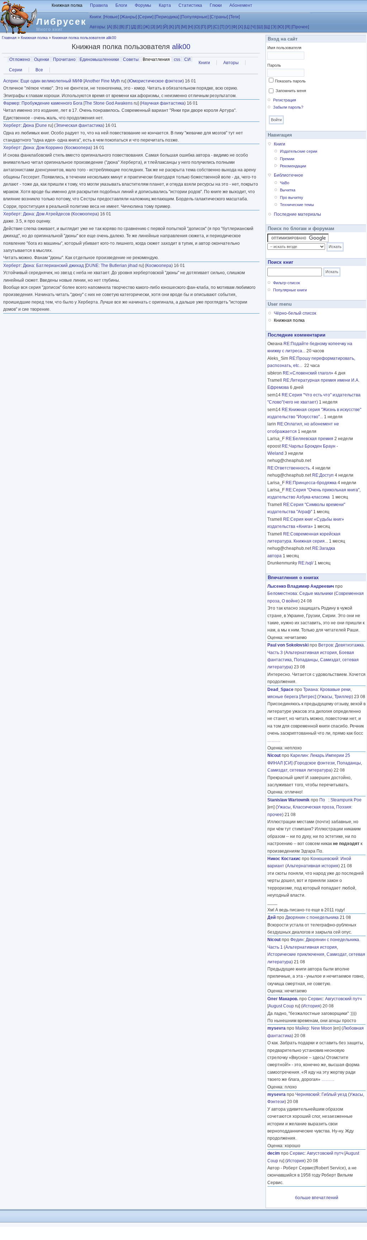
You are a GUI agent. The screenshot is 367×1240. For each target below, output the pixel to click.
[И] (159, 26)
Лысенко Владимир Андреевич (300, 586)
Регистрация (284, 100)
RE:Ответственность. (289, 468)
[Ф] (234, 26)
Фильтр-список (286, 283)
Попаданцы (306, 659)
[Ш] (260, 26)
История (311, 1005)
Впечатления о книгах (293, 577)
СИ (187, 59)
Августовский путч (343, 998)
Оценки (41, 59)
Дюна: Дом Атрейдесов (46, 213)
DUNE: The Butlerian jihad (112, 265)
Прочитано (64, 59)
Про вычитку (291, 197)
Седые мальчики (316, 593)
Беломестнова (282, 593)
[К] (171, 26)
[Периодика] (166, 16)
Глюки (216, 5)
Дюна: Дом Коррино (43, 147)
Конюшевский (324, 858)
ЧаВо (284, 183)
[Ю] (280, 26)
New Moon (321, 1028)
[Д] (133, 26)
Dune (41, 125)
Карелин (299, 755)
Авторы (231, 62)
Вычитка (287, 190)
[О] (197, 26)
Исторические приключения (295, 954)
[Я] (287, 26)
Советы (131, 59)
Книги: (96, 16)
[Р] (209, 26)
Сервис (315, 998)
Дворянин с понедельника (312, 917)
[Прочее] (300, 26)
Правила (99, 5)
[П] (203, 26)
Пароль (274, 65)
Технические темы (297, 204)
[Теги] (234, 16)
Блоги (121, 5)
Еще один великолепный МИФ (51, 81)
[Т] (222, 26)
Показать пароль (290, 81)
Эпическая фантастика (79, 125)
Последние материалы (297, 214)
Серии (15, 69)
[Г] (127, 26)
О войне (290, 601)
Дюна (28, 125)
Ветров (325, 645)
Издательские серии (298, 151)
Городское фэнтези (315, 763)
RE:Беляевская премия (309, 438)
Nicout (274, 755)
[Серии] (145, 16)
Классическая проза (313, 807)
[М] (184, 26)
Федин (297, 939)
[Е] (139, 26)
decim (273, 1153)
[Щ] (267, 26)
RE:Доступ (323, 475)
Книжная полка (67, 5)
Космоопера (78, 147)
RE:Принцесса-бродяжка (311, 482)
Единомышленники (99, 59)
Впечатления (157, 59)
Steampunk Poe (346, 799)
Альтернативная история (311, 652)
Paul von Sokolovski (288, 645)
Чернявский (307, 1094)
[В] (121, 26)
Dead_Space (280, 689)
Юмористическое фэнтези (155, 81)
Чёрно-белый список (295, 313)
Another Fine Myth (102, 81)
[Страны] (219, 16)
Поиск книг (280, 262)
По (323, 799)
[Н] (190, 26)
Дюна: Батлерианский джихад (53, 265)
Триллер (343, 696)
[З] (153, 26)
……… (273, 740)
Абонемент (240, 5)
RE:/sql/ (305, 563)
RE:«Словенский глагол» (308, 373)
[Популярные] (194, 16)
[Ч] (253, 26)
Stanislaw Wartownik (288, 799)
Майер (302, 1028)
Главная (9, 37)
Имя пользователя (284, 48)
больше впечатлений (316, 1197)
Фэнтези (276, 1101)
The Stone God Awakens (109, 103)
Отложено (19, 59)
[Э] (273, 26)
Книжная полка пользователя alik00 (84, 37)
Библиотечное (288, 175)
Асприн (10, 81)
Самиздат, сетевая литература (299, 770)
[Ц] (246, 26)
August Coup (281, 1005)
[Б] (115, 26)
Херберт (12, 125)
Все (39, 69)
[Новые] (111, 16)
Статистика (190, 5)
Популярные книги (290, 290)
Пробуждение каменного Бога (52, 103)
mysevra (276, 1028)
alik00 (181, 47)
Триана (310, 689)
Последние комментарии (296, 335)
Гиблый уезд (334, 1094)
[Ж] (146, 26)
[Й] (165, 26)
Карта (165, 5)
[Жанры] (128, 16)
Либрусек (61, 21)
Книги (204, 62)
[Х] (240, 26)
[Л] (177, 26)
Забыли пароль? (288, 107)
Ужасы (325, 696)
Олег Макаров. (282, 998)
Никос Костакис (284, 858)
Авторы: (98, 26)
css (177, 59)
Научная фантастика (162, 103)
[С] (216, 26)
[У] (227, 26)
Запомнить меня (291, 91)
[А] (109, 26)
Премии (287, 159)
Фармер (11, 103)
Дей (271, 917)
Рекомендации (293, 166)
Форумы (143, 5)
